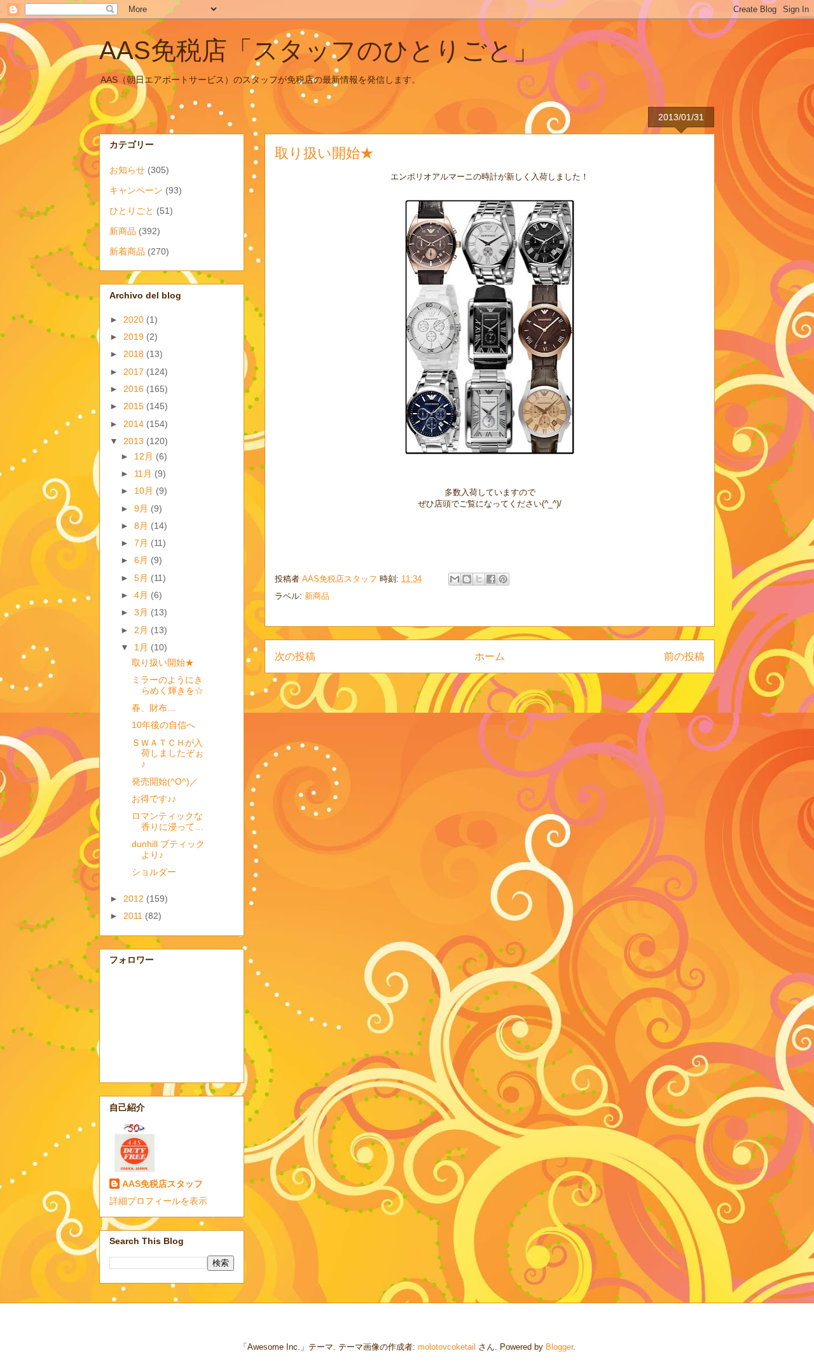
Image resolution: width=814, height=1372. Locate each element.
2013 (134, 441)
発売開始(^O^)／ (165, 781)
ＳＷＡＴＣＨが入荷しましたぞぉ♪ (168, 753)
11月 (144, 473)
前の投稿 (684, 656)
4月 (142, 595)
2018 (134, 354)
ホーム (489, 656)
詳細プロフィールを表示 (158, 1201)
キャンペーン (136, 190)
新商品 (317, 596)
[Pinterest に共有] (503, 579)
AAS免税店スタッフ (162, 1184)
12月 (145, 456)
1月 (142, 647)
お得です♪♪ (154, 799)
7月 (142, 543)
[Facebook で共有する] (491, 579)
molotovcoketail (447, 1347)
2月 (142, 630)
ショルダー (154, 872)
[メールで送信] (454, 579)
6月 (142, 560)
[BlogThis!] (466, 579)
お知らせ (127, 170)
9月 (142, 508)
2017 (134, 372)
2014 (134, 424)
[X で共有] (479, 579)
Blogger (559, 1347)
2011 (134, 916)
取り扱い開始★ (163, 662)
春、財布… (154, 708)
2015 (134, 406)
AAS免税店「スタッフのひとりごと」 (319, 50)
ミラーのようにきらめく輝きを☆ (168, 685)
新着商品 (127, 251)
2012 (134, 898)
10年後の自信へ (163, 725)
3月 (142, 612)
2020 (134, 319)
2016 (134, 389)
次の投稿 (295, 656)
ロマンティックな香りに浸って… (168, 821)
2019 (134, 337)
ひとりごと (131, 211)
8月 (142, 526)
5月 (142, 578)
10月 (145, 491)
